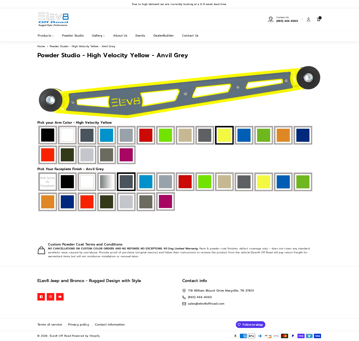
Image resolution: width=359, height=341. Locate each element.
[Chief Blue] (106, 135)
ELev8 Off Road (61, 336)
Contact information (110, 324)
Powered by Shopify (86, 336)
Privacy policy (78, 324)
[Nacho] (283, 135)
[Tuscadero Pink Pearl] (126, 155)
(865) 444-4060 (287, 21)
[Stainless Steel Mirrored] (106, 182)
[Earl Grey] (126, 135)
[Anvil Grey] (86, 135)
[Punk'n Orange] (47, 155)
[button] (318, 19)
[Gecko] (165, 135)
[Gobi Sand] (184, 135)
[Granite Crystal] (204, 135)
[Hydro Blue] (243, 135)
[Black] (47, 135)
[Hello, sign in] (308, 19)
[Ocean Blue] (302, 135)
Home (41, 46)
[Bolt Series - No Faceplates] (47, 182)
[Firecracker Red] (145, 135)
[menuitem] (45, 36)
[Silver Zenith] (86, 155)
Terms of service (49, 324)
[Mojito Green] (263, 135)
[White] (67, 135)
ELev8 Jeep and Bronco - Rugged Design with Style (89, 281)
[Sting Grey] (106, 155)
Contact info (194, 281)
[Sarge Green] (67, 155)
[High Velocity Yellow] (263, 182)
